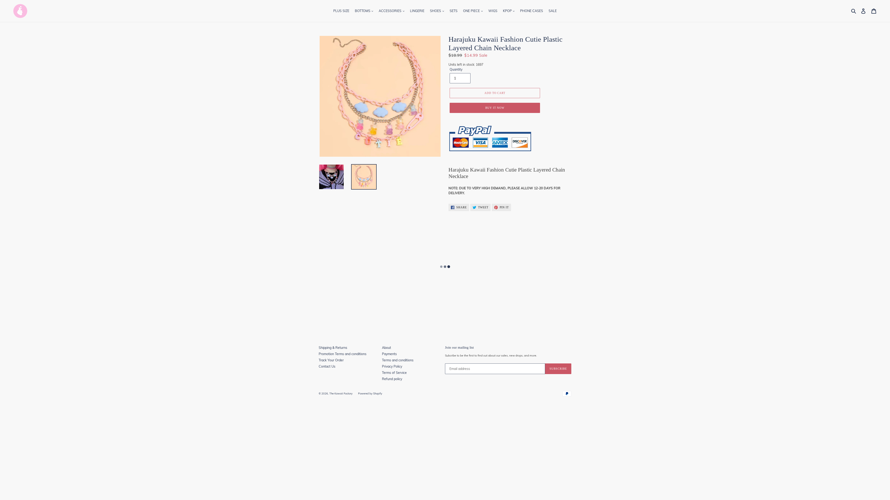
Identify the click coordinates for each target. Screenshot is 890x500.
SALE (553, 11)
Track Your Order (331, 360)
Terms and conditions (397, 360)
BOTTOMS (363, 11)
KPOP (508, 11)
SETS (454, 11)
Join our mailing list (459, 347)
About (386, 348)
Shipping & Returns (333, 348)
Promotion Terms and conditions (342, 354)
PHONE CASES (531, 11)
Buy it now (494, 107)
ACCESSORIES (390, 11)
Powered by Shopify (370, 393)
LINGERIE (417, 11)
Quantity (456, 69)
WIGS (492, 11)
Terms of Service (394, 373)
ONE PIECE (472, 11)
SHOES (436, 11)
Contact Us (327, 366)
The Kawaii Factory (341, 393)
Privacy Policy (392, 366)
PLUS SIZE (341, 11)
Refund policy (392, 379)
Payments (389, 354)
